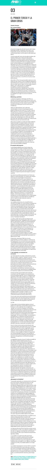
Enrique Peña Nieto (31, 458)
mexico (23, 459)
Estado (12, 459)
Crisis (21, 458)
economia (25, 458)
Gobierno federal (17, 459)
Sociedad (27, 459)
